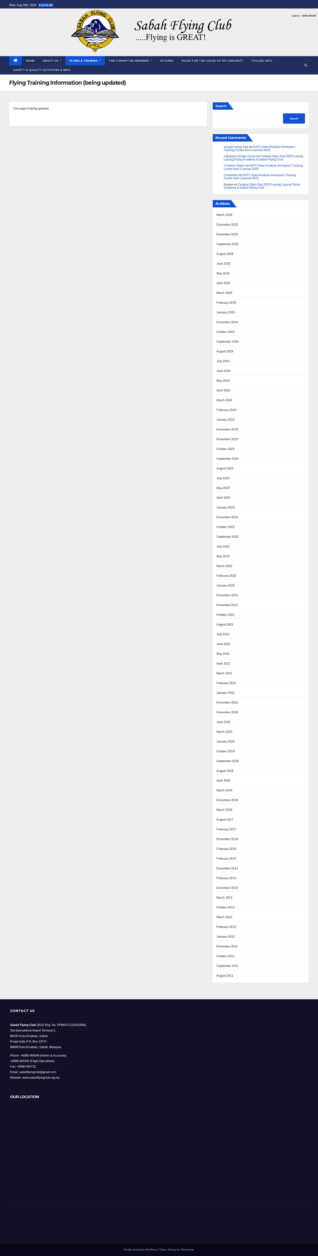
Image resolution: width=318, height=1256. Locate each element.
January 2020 (225, 741)
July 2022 (222, 546)
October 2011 (225, 956)
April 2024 (223, 390)
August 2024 (224, 351)
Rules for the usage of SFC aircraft (212, 60)
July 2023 (222, 478)
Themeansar (187, 1249)
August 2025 (224, 253)
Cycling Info (261, 60)
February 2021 (226, 683)
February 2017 (226, 829)
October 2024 (225, 331)
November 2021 (227, 605)
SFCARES (167, 60)
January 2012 (225, 936)
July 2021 (222, 634)
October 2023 (225, 449)
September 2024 (227, 341)
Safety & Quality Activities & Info (41, 70)
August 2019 (224, 770)
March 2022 (224, 566)
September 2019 (227, 761)
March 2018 (224, 809)
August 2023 (224, 468)
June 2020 (223, 722)
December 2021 (227, 595)
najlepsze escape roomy (240, 156)
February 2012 (226, 926)
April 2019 (223, 780)
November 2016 (227, 839)
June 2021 (223, 644)
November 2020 (227, 712)
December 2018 (227, 800)
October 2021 (225, 614)
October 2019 (225, 751)
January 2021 (225, 692)
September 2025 (227, 244)
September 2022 (227, 536)
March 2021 (224, 673)
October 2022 (225, 527)
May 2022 (223, 556)
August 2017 (224, 819)
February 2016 (226, 848)
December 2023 (227, 429)
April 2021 (223, 663)
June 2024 (223, 370)
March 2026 (224, 214)
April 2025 (223, 283)
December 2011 (227, 946)
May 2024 (223, 380)
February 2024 (226, 409)
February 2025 (226, 302)
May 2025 (223, 273)
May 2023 (223, 488)
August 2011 (224, 975)
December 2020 (227, 702)
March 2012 (224, 917)
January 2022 (225, 585)
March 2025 (224, 292)
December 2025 (227, 224)
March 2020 (224, 731)
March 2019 (224, 790)
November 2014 (227, 868)
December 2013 (227, 887)
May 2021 (223, 653)
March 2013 (224, 897)
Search (221, 106)
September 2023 (227, 458)
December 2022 (227, 517)
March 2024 (224, 400)
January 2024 (225, 419)
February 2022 (226, 575)
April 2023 (223, 497)
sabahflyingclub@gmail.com (37, 1072)
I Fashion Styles (234, 165)
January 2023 (225, 507)
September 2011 (227, 965)
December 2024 (227, 322)
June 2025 (223, 263)
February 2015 (226, 858)
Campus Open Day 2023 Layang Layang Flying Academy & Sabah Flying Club (263, 158)
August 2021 (224, 624)
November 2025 (227, 234)
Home (30, 60)
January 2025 (225, 312)
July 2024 (222, 361)
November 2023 (227, 439)
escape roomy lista (236, 146)
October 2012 (225, 907)
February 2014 (226, 878)
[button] (305, 65)
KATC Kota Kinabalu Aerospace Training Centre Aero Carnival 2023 (259, 148)
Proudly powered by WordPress (141, 1249)
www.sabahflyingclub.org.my (41, 1077)
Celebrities (231, 175)
